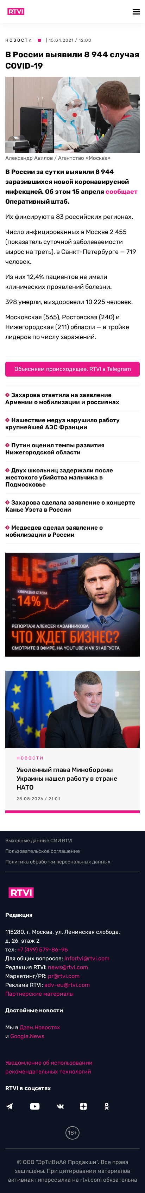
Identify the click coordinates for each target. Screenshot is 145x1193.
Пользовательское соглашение (42, 851)
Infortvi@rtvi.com (86, 958)
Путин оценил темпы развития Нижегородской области (55, 449)
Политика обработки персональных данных (58, 862)
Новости (19, 40)
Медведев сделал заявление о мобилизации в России (54, 531)
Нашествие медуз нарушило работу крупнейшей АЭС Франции (62, 424)
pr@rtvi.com (64, 976)
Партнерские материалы (39, 993)
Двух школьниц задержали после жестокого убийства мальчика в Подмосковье (59, 477)
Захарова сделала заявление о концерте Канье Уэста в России (70, 506)
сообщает (122, 192)
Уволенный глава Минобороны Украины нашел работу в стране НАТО (67, 778)
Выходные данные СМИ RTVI (38, 841)
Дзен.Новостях (40, 1027)
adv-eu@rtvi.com (67, 985)
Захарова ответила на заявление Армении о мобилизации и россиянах (62, 398)
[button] (137, 11)
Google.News (27, 1036)
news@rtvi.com (68, 967)
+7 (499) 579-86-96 (42, 949)
